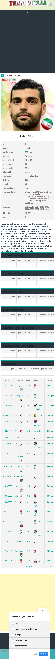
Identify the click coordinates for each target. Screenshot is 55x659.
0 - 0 (28, 395)
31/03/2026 (7, 431)
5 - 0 (28, 431)
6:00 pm (50, 421)
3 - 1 (28, 421)
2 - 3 (28, 551)
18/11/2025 (7, 443)
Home (20, 380)
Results (28, 380)
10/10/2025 (7, 466)
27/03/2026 (7, 437)
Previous (6, 566)
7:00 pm (50, 415)
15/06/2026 (7, 405)
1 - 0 (28, 476)
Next (50, 566)
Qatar (40, 561)
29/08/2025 (7, 502)
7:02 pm (50, 531)
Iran (26, 188)
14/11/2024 (7, 551)
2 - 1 (28, 437)
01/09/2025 (7, 496)
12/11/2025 (7, 453)
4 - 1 (28, 561)
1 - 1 (28, 386)
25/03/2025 (7, 531)
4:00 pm (50, 431)
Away (36, 380)
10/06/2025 (7, 512)
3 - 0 (28, 512)
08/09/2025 (7, 476)
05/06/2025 (7, 521)
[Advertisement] (27, 44)
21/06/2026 (7, 395)
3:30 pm (50, 496)
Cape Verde (20, 455)
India (16, 496)
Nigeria (20, 437)
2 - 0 (28, 415)
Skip (35, 654)
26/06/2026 (7, 386)
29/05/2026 (7, 421)
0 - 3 (28, 496)
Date (7, 380)
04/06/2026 (7, 415)
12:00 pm (50, 395)
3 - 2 (28, 541)
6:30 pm (50, 486)
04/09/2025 (7, 486)
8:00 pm (50, 386)
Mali (40, 415)
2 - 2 (28, 405)
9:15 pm (50, 521)
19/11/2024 (7, 541)
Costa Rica (37, 431)
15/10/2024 (7, 561)
